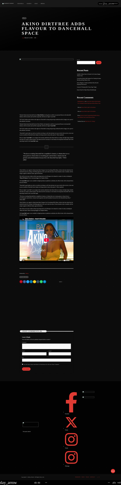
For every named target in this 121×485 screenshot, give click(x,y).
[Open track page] (42, 482)
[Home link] (8, 3)
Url (22, 357)
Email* (50, 351)
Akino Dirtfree (24, 277)
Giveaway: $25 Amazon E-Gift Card (91, 178)
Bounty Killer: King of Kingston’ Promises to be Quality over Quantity (91, 157)
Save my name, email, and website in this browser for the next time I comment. (41, 364)
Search (78, 59)
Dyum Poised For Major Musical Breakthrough (86, 90)
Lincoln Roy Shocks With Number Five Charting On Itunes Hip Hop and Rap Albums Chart (59, 313)
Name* (23, 351)
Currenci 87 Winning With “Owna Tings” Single (87, 87)
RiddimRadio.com (81, 101)
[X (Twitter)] (97, 477)
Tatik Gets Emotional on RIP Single (91, 164)
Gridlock (81, 137)
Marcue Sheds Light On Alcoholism (88, 107)
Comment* (24, 342)
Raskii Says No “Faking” (90, 121)
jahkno (27, 273)
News (24, 18)
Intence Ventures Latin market (90, 171)
